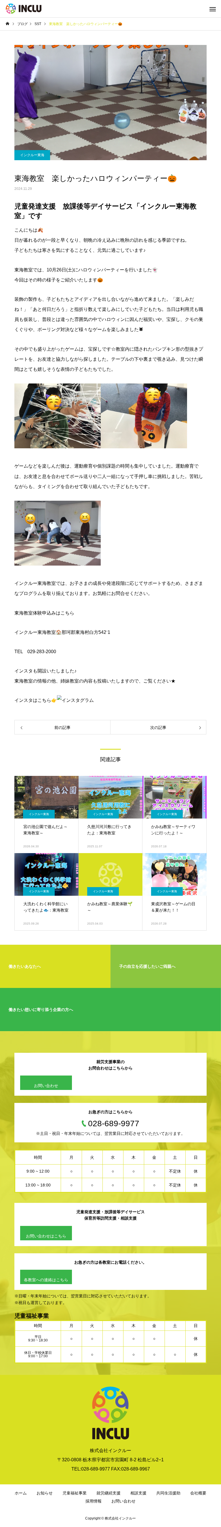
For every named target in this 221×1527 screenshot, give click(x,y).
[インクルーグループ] (23, 8)
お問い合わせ (46, 1085)
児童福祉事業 (74, 1493)
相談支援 (138, 1493)
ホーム (21, 1493)
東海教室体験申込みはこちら (44, 613)
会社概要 (198, 1493)
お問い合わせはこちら (46, 1236)
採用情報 (93, 1501)
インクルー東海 (32, 155)
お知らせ (45, 1493)
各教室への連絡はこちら (46, 1279)
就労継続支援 (108, 1493)
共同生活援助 (168, 1493)
